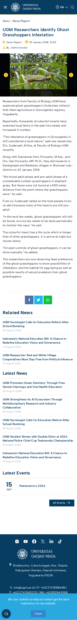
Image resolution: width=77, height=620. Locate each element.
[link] (29, 7)
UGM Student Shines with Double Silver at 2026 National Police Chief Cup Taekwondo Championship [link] (38, 438)
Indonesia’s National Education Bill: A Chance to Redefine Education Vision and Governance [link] (34, 340)
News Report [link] (21, 21)
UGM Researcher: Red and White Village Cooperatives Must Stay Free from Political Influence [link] (38, 357)
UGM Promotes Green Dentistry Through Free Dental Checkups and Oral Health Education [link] (34, 385)
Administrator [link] (19, 47)
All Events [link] (59, 503)
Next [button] (71, 75)
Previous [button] (6, 75)
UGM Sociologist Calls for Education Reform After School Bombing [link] (36, 324)
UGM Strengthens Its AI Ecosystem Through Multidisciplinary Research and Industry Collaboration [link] (32, 403)
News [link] (6, 21)
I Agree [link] (38, 613)
